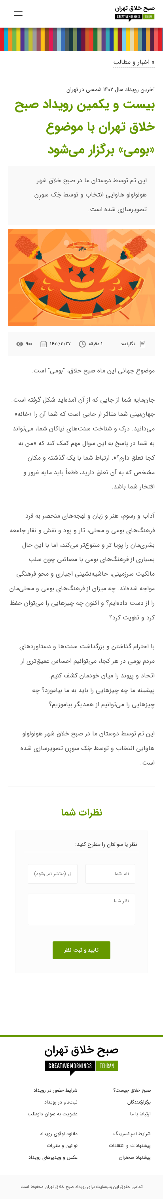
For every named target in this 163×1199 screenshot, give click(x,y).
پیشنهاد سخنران (135, 1157)
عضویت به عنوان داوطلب (53, 1114)
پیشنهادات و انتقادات (130, 1145)
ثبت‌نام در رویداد (61, 1102)
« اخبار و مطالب (134, 62)
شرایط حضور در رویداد (56, 1090)
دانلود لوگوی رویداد (59, 1133)
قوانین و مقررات (62, 1145)
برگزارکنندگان (139, 1102)
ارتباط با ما (140, 1114)
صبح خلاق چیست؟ (132, 1090)
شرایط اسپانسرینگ (132, 1133)
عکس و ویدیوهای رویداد (53, 1157)
